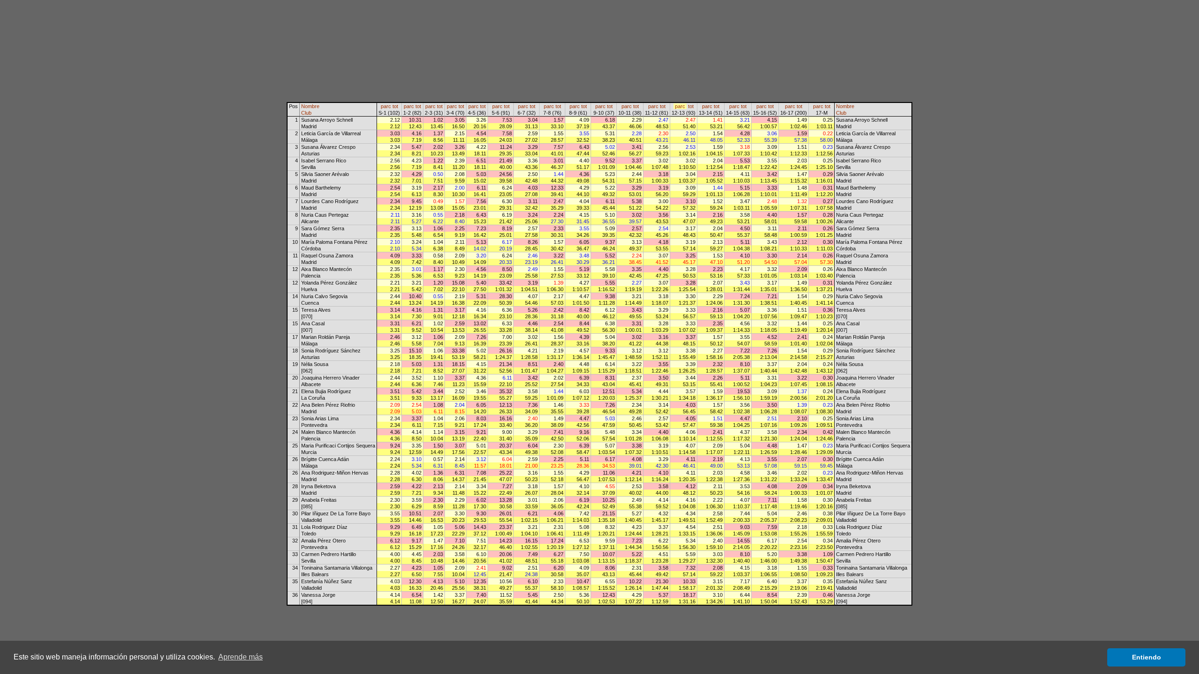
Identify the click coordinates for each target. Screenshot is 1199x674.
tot (395, 106)
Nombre (310, 106)
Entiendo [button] (1146, 657)
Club (306, 113)
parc (386, 106)
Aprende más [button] (240, 657)
